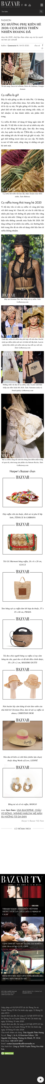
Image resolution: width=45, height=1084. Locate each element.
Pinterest (43, 48)
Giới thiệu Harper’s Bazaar (9, 991)
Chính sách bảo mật (7, 994)
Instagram (26, 5)
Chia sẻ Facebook (43, 45)
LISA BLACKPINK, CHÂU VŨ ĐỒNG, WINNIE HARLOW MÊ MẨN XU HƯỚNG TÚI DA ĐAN (21, 813)
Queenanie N (13, 45)
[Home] (40, 1080)
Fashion (6, 20)
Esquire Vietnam (27, 993)
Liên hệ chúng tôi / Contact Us (32, 991)
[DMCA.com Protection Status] (7, 1053)
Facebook (22, 5)
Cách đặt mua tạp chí (7, 993)
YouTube (29, 5)
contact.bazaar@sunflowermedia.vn (20, 1043)
